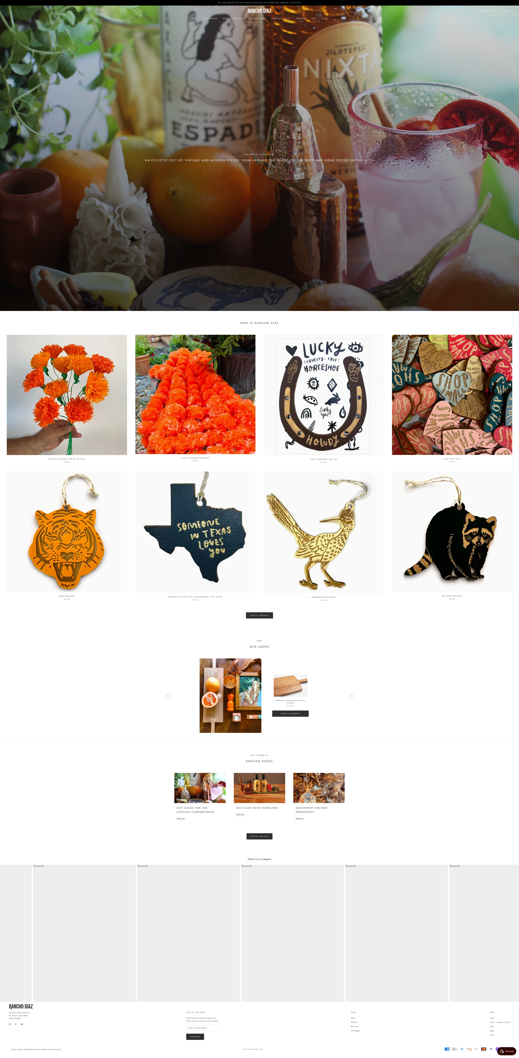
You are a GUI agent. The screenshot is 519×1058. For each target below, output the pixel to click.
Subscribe (195, 1037)
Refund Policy (41, 1049)
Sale (324, 18)
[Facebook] (16, 1024)
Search (495, 11)
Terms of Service (54, 1049)
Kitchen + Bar (257, 18)
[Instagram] (10, 1024)
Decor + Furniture (233, 18)
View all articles (259, 836)
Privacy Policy (17, 1049)
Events (492, 1035)
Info (313, 18)
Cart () (507, 11)
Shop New (355, 1026)
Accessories (210, 18)
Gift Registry (355, 1030)
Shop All (354, 1022)
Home (353, 1018)
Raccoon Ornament (452, 596)
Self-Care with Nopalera (257, 808)
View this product (290, 714)
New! (195, 18)
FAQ (491, 1026)
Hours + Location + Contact (500, 1022)
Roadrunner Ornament (324, 597)
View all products (259, 615)
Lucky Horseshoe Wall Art (323, 459)
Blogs (492, 1030)
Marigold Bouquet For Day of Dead (67, 459)
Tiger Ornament (67, 596)
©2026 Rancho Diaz (253, 1049)
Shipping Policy (29, 1049)
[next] (351, 696)
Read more (181, 818)
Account (484, 11)
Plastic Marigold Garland (195, 458)
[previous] (168, 696)
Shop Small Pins (452, 459)
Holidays (301, 18)
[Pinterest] (22, 1024)
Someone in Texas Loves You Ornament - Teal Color (195, 597)
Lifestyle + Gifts (280, 18)
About (492, 1018)
